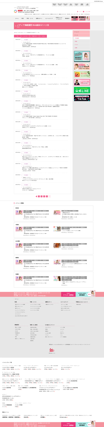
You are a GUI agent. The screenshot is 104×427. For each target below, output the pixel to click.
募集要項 (17, 324)
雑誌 (76, 41)
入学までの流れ (17, 329)
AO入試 (16, 331)
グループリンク (48, 327)
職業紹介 (46, 331)
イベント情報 (62, 327)
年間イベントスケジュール (65, 310)
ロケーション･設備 (64, 304)
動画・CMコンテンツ (49, 336)
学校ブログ (34, 36)
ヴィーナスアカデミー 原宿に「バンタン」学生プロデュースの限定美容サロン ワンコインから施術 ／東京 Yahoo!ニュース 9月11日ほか (40, 65)
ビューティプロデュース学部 (35, 304)
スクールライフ (64, 302)
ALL (17, 36)
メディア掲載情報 (63, 336)
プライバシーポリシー (79, 344)
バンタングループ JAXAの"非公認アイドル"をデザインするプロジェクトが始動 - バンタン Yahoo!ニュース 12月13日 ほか (36, 126)
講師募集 (31, 340)
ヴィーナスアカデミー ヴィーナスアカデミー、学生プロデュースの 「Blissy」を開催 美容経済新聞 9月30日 (35, 147)
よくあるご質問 (87, 11)
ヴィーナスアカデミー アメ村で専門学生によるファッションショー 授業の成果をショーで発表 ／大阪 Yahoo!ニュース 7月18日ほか (39, 74)
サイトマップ (87, 344)
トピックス (62, 329)
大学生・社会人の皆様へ (65, 5)
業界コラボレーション (19, 306)
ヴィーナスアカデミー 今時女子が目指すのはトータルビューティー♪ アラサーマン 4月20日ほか (31, 189)
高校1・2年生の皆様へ (60, 5)
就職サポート (48, 302)
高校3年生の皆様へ (54, 5)
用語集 (46, 329)
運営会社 (51, 344)
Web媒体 (77, 38)
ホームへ (17, 299)
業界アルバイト (17, 308)
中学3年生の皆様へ (76, 5)
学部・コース (33, 302)
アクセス (80, 11)
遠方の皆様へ (71, 5)
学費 (16, 336)
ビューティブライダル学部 (35, 308)
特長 (16, 302)
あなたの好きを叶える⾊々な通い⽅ (21, 315)
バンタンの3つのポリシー (59, 344)
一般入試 (16, 334)
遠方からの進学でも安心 (65, 308)
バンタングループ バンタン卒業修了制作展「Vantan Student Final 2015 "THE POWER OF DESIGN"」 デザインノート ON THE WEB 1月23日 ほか (40, 116)
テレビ (76, 44)
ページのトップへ (86, 299)
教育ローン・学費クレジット (20, 338)
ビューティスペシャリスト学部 (35, 306)
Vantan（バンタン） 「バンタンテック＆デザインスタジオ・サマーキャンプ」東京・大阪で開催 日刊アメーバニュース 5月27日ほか (37, 179)
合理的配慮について (69, 344)
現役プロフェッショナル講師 (20, 304)
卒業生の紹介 (78, 304)
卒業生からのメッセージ (82, 302)
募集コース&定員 (18, 327)
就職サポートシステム (49, 304)
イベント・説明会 (68, 294)
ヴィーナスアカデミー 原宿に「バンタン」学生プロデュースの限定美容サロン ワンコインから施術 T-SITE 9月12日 (38, 55)
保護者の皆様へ (82, 5)
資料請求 (83, 294)
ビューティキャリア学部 (34, 310)
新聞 (76, 47)
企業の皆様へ (87, 5)
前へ (36, 196)
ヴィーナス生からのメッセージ (66, 306)
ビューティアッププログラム (20, 310)
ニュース (25, 36)
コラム (43, 36)
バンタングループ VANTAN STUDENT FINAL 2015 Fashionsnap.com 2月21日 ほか (29, 95)
